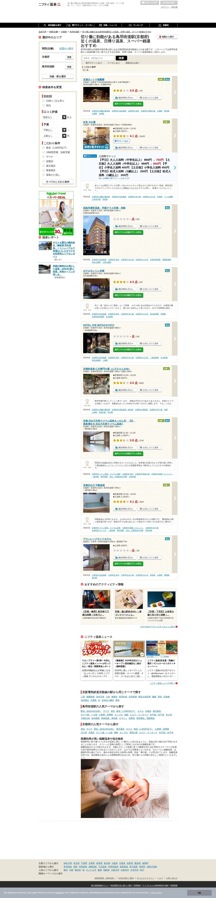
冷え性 (169, 715)
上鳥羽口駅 (96, 199)
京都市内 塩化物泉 (119, 111)
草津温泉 (68, 866)
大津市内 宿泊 (113, 575)
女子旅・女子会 (157, 715)
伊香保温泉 (113, 866)
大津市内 (134, 870)
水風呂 (148, 711)
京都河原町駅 (155, 260)
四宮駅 (152, 575)
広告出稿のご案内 (126, 878)
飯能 (100, 870)
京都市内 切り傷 (134, 197)
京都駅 (159, 111)
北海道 (122, 863)
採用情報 (174, 885)
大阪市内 (115, 870)
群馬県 (99, 863)
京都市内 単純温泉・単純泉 (122, 410)
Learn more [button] (156, 892)
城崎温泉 (93, 866)
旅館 (126, 715)
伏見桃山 (85, 700)
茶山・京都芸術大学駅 (118, 477)
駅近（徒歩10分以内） (91, 711)
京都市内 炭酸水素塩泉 (101, 111)
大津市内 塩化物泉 (99, 575)
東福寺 (114, 697)
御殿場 (106, 870)
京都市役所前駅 (98, 317)
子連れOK (85, 718)
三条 (83, 697)
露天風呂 (157, 711)
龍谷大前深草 (144, 697)
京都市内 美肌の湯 (148, 111)
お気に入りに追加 (150, 98)
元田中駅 (132, 477)
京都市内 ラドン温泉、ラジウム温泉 (106, 474)
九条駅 (94, 114)
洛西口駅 (102, 412)
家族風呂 (51, 170)
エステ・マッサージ (139, 715)
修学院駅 (104, 477)
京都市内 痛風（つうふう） (162, 474)
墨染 (160, 697)
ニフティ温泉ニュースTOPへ (162, 683)
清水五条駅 (96, 262)
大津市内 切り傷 (127, 575)
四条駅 (163, 314)
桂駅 (166, 410)
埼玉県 (76, 863)
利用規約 (137, 885)
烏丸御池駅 (154, 314)
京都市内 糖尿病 (141, 410)
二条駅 (105, 360)
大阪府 (115, 863)
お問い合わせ (172, 878)
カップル (119, 715)
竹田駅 (159, 197)
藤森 (154, 697)
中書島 (94, 700)
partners (59, 892)
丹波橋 (166, 697)
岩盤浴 (132, 718)
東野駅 (166, 575)
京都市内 (125, 870)
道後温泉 (124, 866)
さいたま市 (91, 870)
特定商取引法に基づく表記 (121, 885)
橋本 (117, 700)
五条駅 (101, 114)
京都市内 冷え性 (149, 197)
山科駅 (159, 575)
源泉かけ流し (53, 175)
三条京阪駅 (106, 262)
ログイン (165, 7)
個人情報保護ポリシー (100, 885)
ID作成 (174, 7)
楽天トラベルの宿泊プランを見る (128, 104)
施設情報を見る (125, 98)
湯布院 (142, 866)
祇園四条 (90, 697)
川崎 (71, 870)
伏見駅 (105, 199)
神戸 (142, 870)
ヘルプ (160, 878)
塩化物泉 (95, 718)
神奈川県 (68, 863)
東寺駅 (166, 111)
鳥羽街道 (123, 697)
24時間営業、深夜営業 (58, 152)
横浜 (66, 870)
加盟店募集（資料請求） (104, 878)
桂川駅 (110, 412)
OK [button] (199, 893)
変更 (69, 57)
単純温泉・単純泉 (109, 718)
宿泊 (113, 711)
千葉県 (84, 863)
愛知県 (137, 863)
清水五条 (100, 697)
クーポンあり (114, 63)
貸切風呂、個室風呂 (145, 718)
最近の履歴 (169, 3)
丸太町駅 (109, 317)
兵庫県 (92, 863)
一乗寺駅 (95, 477)
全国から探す (66, 48)
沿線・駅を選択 (58, 76)
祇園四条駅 (166, 260)
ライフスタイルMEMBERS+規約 (156, 885)
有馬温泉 (83, 866)
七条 (108, 697)
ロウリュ (123, 718)
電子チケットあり (94, 63)
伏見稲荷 (133, 697)
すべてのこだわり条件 (58, 182)
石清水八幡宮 (108, 700)
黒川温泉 (133, 866)
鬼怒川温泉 (152, 866)
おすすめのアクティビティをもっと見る (157, 627)
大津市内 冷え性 (141, 575)
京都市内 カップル (99, 530)
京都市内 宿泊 (133, 111)
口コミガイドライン (145, 878)
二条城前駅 (154, 358)
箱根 (75, 866)
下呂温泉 (102, 866)
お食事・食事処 (106, 715)
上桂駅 (94, 412)
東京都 (107, 863)
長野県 (130, 863)
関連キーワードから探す (51, 873)
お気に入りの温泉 (149, 3)
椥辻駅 (94, 578)
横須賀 (78, 870)
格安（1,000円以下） (126, 711)
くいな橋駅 (168, 197)
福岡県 (145, 863)
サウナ (106, 711)
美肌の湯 (133, 732)
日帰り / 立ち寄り (55, 101)
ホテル (141, 711)
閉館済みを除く (133, 63)
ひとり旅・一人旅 (89, 715)
